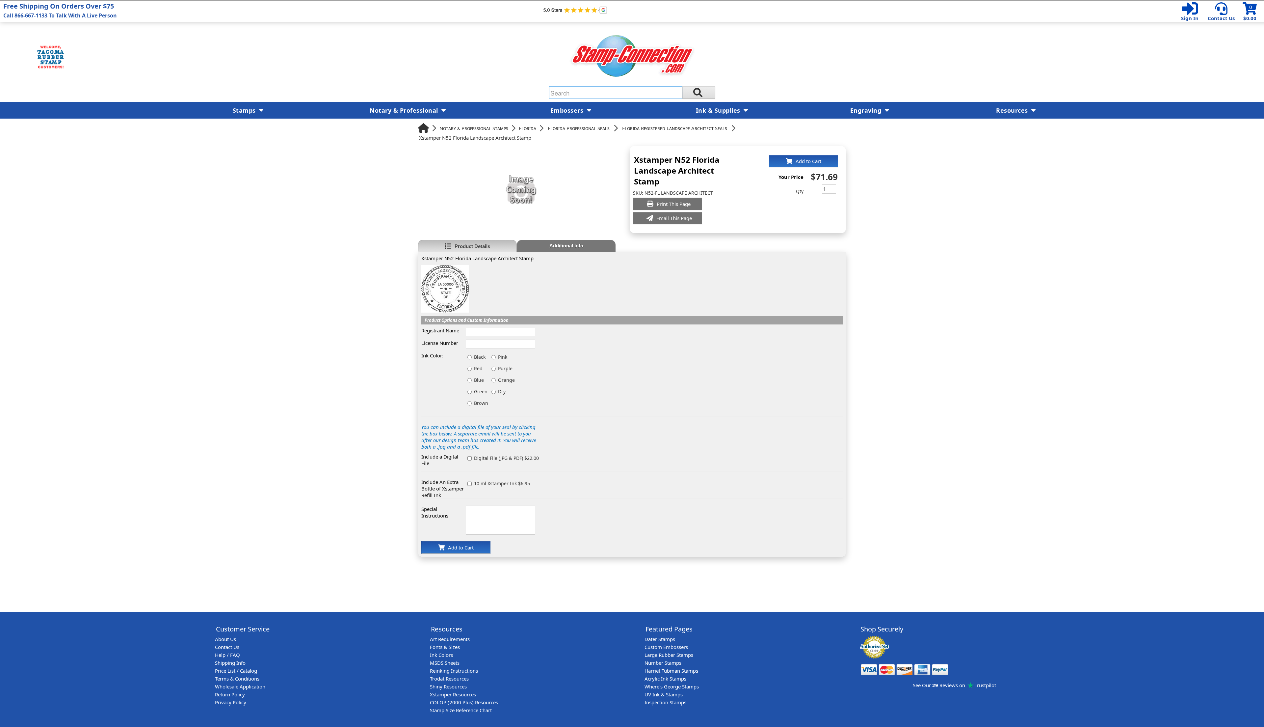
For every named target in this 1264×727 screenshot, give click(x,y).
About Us (225, 639)
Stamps (245, 110)
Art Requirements (450, 639)
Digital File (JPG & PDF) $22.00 (506, 458)
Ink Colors (441, 655)
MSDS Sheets (445, 662)
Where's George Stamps (672, 686)
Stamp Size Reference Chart (461, 710)
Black (480, 357)
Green (480, 391)
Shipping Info (230, 662)
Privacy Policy (230, 702)
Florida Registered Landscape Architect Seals (674, 128)
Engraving (866, 110)
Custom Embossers (666, 647)
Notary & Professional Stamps (473, 128)
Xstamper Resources (453, 694)
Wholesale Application (240, 686)
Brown (481, 403)
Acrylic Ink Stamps (665, 678)
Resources (1013, 110)
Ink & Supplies (719, 110)
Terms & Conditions (237, 678)
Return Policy (230, 694)
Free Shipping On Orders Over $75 (60, 10)
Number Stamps (663, 662)
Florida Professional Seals (579, 128)
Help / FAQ (227, 655)
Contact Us (1221, 18)
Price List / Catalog (236, 670)
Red (478, 368)
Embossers (567, 110)
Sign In (1189, 18)
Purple (505, 368)
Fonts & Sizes (445, 647)
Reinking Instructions (454, 670)
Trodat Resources (449, 678)
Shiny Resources (448, 686)
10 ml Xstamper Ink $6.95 (502, 483)
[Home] (423, 128)
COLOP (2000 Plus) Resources (464, 702)
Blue (479, 380)
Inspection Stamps (665, 702)
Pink (502, 357)
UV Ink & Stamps (664, 694)
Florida (527, 128)
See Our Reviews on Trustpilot (954, 685)
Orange (506, 380)
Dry (502, 391)
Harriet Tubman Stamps (671, 670)
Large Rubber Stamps (669, 655)
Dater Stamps (660, 639)
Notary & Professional (405, 110)
